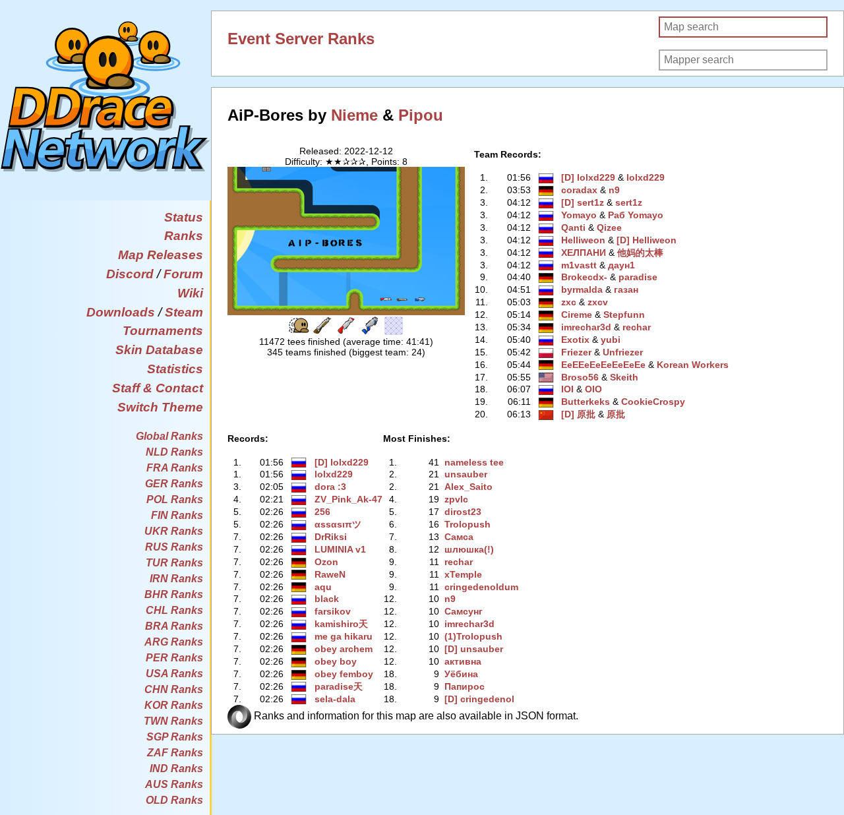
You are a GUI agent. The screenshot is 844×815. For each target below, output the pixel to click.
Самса (458, 536)
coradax (579, 190)
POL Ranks (174, 499)
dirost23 (462, 511)
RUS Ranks (174, 547)
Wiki (190, 293)
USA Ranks (174, 673)
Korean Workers (693, 364)
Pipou (420, 115)
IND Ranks (176, 768)
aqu (323, 587)
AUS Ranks (174, 784)
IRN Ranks (176, 578)
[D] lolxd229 (588, 177)
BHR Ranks (173, 594)
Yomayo (579, 215)
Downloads (120, 312)
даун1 (621, 265)
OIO (593, 389)
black (327, 598)
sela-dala (335, 699)
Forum (183, 274)
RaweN (330, 574)
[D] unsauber (473, 649)
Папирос (464, 686)
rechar (636, 327)
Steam (184, 312)
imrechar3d (586, 327)
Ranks (183, 236)
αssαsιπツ (338, 524)
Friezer (576, 352)
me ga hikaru (344, 636)
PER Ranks (174, 657)
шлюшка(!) (469, 549)
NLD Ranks (174, 452)
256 (322, 511)
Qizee (609, 227)
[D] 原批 (578, 414)
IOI (567, 389)
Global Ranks (169, 436)
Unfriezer (623, 352)
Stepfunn (624, 314)
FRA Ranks (174, 467)
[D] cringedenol (479, 699)
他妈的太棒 (640, 252)
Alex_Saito (468, 486)
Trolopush (467, 524)
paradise (637, 277)
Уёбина (461, 674)
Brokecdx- (584, 277)
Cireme (576, 314)
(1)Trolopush (473, 636)
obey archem (344, 649)
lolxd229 (645, 177)
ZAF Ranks (175, 752)
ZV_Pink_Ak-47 (348, 499)
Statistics (175, 369)
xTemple (463, 574)
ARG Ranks (173, 642)
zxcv (598, 302)
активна (462, 661)
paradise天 (339, 686)
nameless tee (474, 462)
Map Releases (160, 255)
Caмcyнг (463, 611)
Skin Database (159, 350)
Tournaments (163, 331)
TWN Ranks (173, 721)
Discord (130, 274)
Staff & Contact (157, 388)
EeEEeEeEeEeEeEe (603, 364)
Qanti (573, 227)
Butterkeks (585, 401)
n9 (614, 190)
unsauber (465, 474)
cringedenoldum (481, 587)
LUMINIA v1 (340, 549)
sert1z (628, 202)
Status (183, 217)
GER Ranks (174, 483)
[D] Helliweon (647, 240)
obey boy (336, 661)
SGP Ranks (174, 736)
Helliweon (583, 240)
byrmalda (582, 289)
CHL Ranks (174, 610)
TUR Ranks (174, 562)
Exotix (575, 339)
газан (626, 289)
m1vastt (579, 265)
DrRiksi (331, 536)
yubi (610, 339)
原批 (616, 414)
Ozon (326, 562)
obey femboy (344, 674)
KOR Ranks (173, 705)
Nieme (354, 115)
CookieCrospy (653, 401)
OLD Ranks (174, 800)
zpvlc (456, 499)
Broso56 (580, 377)
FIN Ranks (177, 515)
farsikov (333, 611)
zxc (568, 302)
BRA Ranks (174, 626)
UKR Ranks (173, 531)
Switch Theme (160, 407)
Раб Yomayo (635, 215)
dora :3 (330, 486)
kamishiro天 (341, 624)
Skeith (624, 377)
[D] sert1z (582, 202)
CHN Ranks (173, 689)
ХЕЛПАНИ (583, 252)
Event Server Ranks (301, 38)
